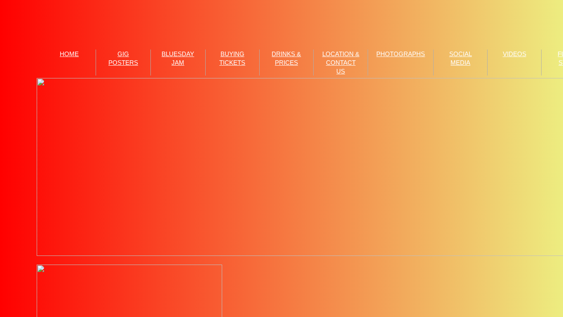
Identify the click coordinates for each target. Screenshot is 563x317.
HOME (69, 53)
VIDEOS (514, 53)
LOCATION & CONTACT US (340, 62)
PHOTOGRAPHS (400, 53)
